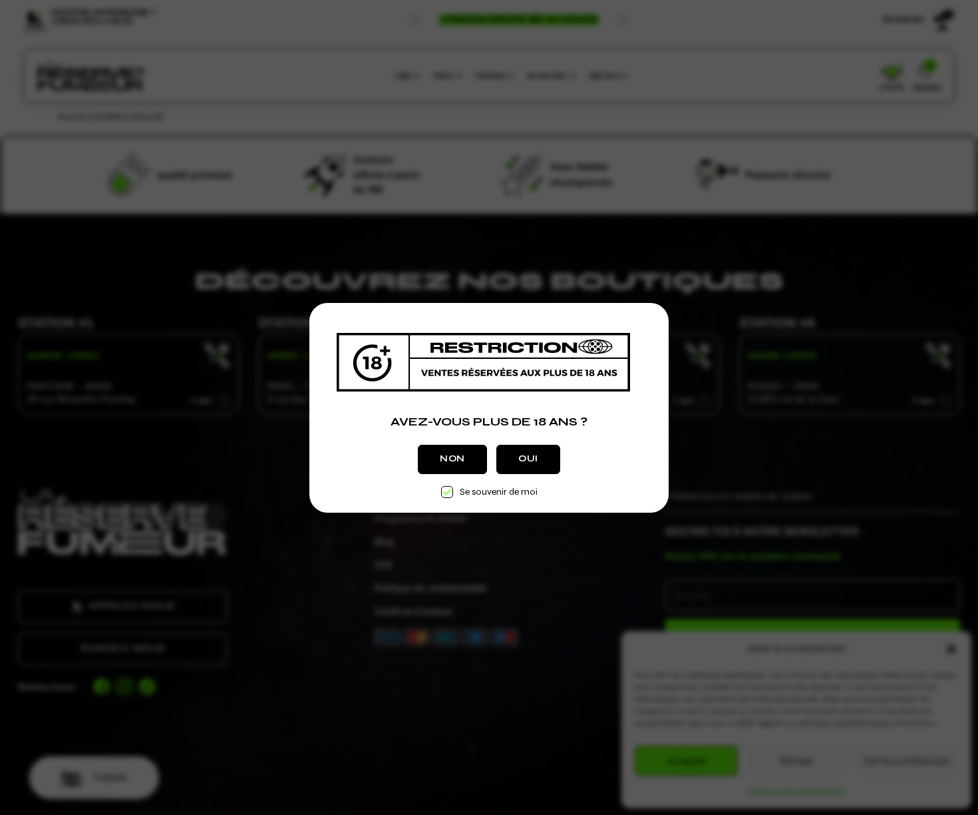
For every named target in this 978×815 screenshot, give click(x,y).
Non (452, 458)
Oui (528, 458)
